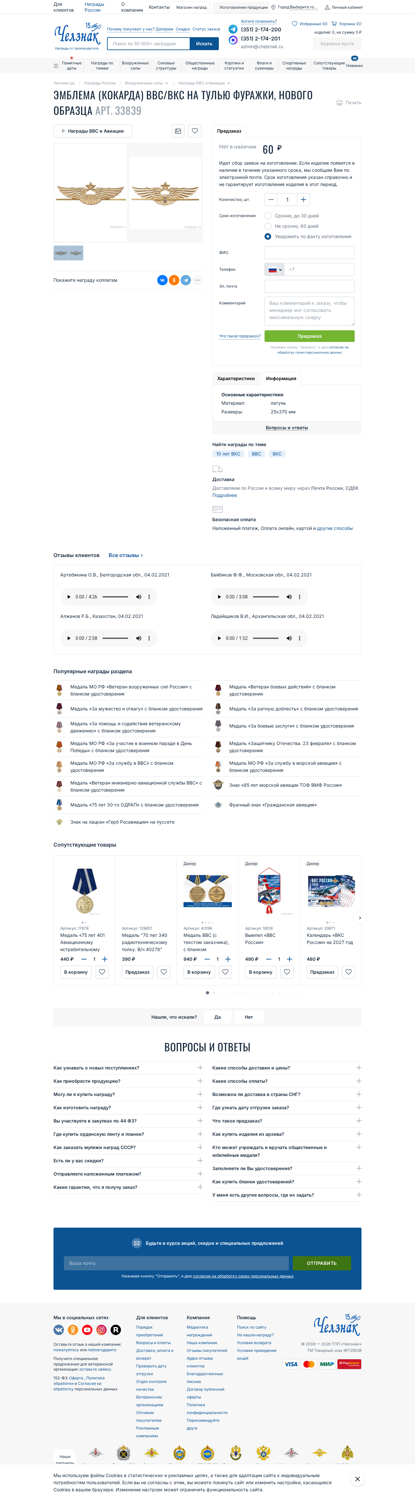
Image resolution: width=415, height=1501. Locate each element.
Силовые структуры (166, 65)
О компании (132, 7)
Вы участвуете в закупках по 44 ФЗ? (95, 1120)
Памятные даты (72, 65)
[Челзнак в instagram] (101, 1331)
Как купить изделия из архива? (248, 1134)
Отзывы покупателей (207, 1350)
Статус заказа (206, 29)
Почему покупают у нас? (129, 29)
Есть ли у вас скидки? (78, 1160)
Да (217, 1017)
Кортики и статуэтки (234, 65)
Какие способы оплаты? (240, 1081)
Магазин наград (191, 7)
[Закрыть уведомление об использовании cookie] (357, 1479)
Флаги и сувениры (264, 65)
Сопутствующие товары (329, 65)
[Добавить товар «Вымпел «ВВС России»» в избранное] (286, 972)
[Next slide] (359, 918)
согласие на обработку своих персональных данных (243, 1276)
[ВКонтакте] (162, 280)
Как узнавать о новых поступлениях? (96, 1067)
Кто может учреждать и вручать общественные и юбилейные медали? (269, 1151)
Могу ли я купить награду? (84, 1094)
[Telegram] (186, 280)
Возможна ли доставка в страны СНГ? (256, 1094)
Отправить (322, 1263)
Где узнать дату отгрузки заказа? (250, 1107)
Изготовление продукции (244, 7)
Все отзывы (124, 555)
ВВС (256, 453)
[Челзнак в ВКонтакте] (58, 1331)
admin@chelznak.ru (262, 46)
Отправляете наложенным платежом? (97, 1174)
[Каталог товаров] (56, 65)
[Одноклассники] (174, 280)
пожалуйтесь (66, 1349)
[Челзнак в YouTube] (87, 1331)
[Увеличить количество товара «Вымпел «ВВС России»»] (289, 959)
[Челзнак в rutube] (116, 1331)
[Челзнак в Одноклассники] (73, 1331)
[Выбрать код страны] (274, 269)
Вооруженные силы (135, 65)
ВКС (277, 453)
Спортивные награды (294, 65)
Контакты (159, 7)
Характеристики (236, 378)
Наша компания (202, 1342)
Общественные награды (200, 65)
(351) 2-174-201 (260, 38)
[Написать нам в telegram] (233, 29)
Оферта (76, 1377)
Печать (354, 102)
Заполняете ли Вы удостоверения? (252, 1168)
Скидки (182, 29)
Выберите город (304, 7)
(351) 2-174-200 (261, 29)
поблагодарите (102, 1349)
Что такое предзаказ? (240, 336)
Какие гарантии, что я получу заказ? (95, 1187)
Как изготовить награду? (82, 1107)
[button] (207, 992)
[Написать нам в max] (233, 40)
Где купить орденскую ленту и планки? (98, 1134)
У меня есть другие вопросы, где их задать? (263, 1195)
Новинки (355, 63)
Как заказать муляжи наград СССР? (94, 1147)
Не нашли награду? (255, 1334)
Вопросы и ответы (153, 1342)
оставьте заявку (95, 1369)
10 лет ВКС (228, 453)
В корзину (76, 972)
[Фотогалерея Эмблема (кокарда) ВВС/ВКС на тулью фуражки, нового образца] (178, 131)
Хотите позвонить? (259, 21)
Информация (281, 378)
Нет (249, 1017)
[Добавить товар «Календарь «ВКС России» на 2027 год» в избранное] (348, 972)
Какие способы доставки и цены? (251, 1067)
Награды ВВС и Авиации (96, 131)
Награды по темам (102, 65)
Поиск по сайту (252, 1327)
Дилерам (164, 29)
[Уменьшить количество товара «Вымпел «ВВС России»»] (269, 959)
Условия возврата (254, 1342)
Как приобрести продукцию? (87, 1081)
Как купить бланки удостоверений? (253, 1181)
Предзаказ (229, 131)
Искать (204, 43)
